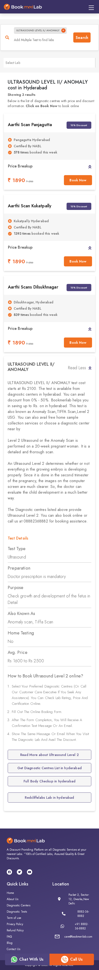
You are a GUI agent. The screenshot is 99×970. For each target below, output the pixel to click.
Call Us (76, 959)
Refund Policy (15, 930)
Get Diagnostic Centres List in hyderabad (49, 768)
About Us (12, 899)
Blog (9, 943)
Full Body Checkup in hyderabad (49, 781)
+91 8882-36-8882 (81, 926)
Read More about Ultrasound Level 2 (49, 754)
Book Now (77, 180)
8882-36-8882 (83, 913)
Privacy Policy (15, 924)
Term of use (14, 918)
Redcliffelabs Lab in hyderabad (49, 797)
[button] (89, 166)
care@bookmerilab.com (78, 936)
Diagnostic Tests (17, 911)
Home (10, 893)
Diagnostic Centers (18, 905)
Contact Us (13, 949)
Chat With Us (31, 959)
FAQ (9, 936)
